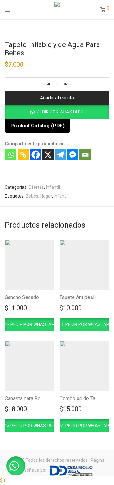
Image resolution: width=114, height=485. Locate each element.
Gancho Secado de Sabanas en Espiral (47, 297)
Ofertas (36, 187)
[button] (57, 111)
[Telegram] (60, 154)
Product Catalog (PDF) (37, 126)
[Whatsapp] (10, 154)
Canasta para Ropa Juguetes (36, 398)
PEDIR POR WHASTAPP (60, 111)
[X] (48, 154)
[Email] (85, 154)
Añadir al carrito (57, 98)
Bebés (32, 196)
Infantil (53, 187)
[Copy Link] (23, 154)
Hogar (46, 196)
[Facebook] (35, 154)
